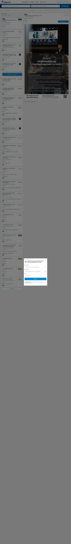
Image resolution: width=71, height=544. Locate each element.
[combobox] (34, 267)
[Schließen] (45, 260)
